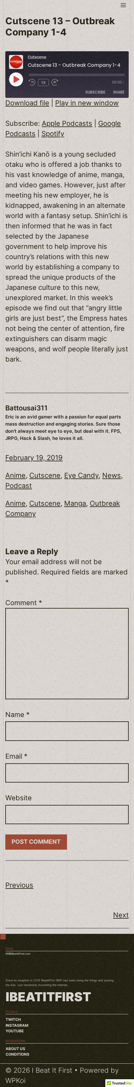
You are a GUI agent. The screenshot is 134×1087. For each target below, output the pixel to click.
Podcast (18, 486)
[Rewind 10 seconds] (32, 82)
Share (118, 92)
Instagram (17, 1025)
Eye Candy (81, 475)
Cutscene (44, 475)
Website (18, 798)
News (111, 475)
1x (43, 82)
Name (17, 714)
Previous (19, 885)
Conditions (17, 1054)
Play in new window (87, 103)
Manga (75, 503)
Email (16, 756)
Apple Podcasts (67, 123)
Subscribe (95, 92)
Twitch (13, 1019)
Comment (23, 603)
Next (121, 915)
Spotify (52, 134)
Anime (15, 475)
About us (15, 1048)
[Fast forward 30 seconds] (57, 82)
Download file (27, 103)
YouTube (15, 1031)
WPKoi (15, 1080)
